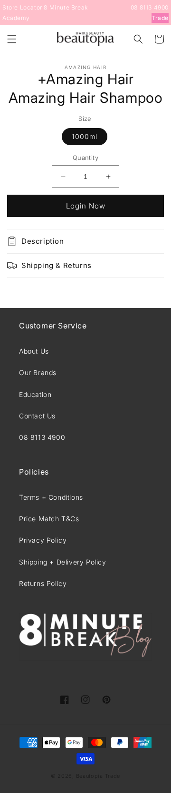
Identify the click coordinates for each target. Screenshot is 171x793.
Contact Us (37, 416)
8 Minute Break (65, 7)
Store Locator (22, 7)
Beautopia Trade (98, 776)
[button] (11, 39)
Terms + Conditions (51, 497)
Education (35, 394)
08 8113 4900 (150, 7)
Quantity (85, 157)
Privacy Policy (42, 540)
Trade (160, 17)
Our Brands (38, 372)
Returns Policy (42, 583)
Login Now (85, 205)
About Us (34, 351)
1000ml (84, 136)
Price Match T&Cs (49, 519)
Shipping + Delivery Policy (62, 562)
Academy (15, 17)
